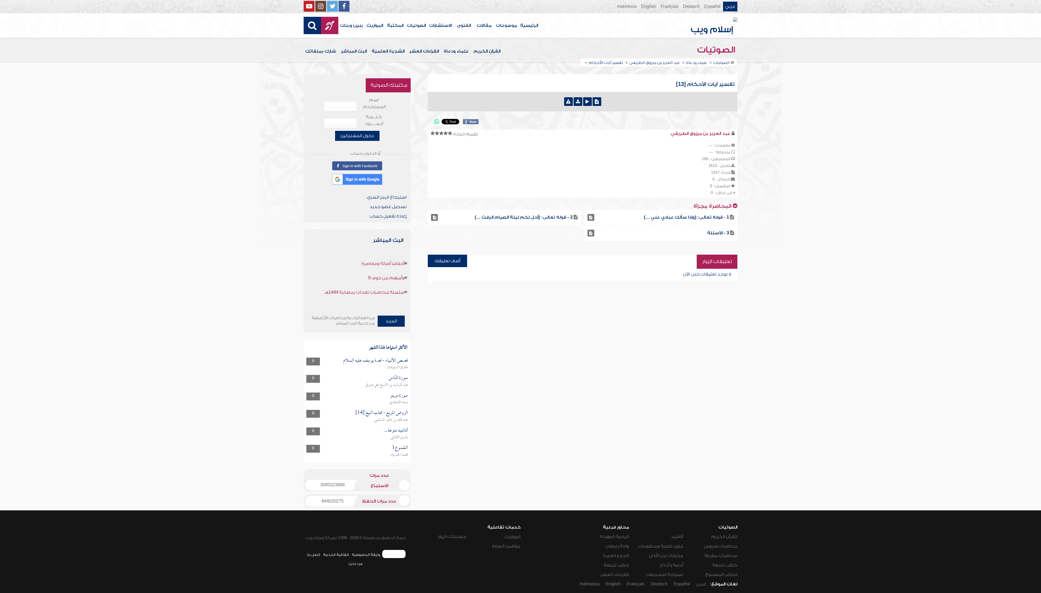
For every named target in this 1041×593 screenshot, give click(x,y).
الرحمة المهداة (614, 536)
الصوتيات (416, 25)
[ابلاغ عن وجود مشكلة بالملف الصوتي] (568, 101)
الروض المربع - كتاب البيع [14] (381, 413)
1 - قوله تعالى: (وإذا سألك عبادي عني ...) (686, 217)
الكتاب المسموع (721, 574)
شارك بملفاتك (320, 51)
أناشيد (677, 536)
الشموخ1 (400, 448)
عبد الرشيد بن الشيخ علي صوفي (386, 385)
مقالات (484, 25)
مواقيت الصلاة (506, 546)
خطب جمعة (724, 565)
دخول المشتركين (357, 135)
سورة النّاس (398, 378)
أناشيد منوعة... (396, 430)
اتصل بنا (313, 555)
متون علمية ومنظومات (660, 546)
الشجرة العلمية (388, 51)
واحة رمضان (617, 546)
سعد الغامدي (399, 402)
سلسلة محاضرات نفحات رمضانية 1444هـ (364, 292)
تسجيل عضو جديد (388, 206)
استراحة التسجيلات (664, 574)
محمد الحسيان (399, 455)
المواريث (375, 25)
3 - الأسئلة (718, 233)
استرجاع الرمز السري (387, 197)
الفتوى (464, 25)
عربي (730, 6)
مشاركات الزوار (452, 536)
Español (712, 6)
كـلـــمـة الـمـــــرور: (374, 120)
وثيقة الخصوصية (366, 555)
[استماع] (587, 101)
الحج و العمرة (616, 555)
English (648, 6)
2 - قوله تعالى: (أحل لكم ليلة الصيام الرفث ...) (524, 217)
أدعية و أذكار (671, 565)
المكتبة (395, 25)
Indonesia (627, 6)
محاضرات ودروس (720, 546)
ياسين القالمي (399, 437)
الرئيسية (529, 25)
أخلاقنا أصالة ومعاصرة (382, 263)
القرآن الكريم (487, 51)
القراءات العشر (424, 51)
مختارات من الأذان (666, 555)
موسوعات (506, 25)
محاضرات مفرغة (720, 555)
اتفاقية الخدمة (336, 555)
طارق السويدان (397, 367)
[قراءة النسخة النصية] (597, 101)
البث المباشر (354, 51)
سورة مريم (399, 395)
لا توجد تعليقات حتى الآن (707, 274)
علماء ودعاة (456, 51)
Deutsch (691, 6)
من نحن (356, 564)
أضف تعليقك (447, 260)
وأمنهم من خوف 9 (386, 278)
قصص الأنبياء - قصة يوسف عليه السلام (375, 360)
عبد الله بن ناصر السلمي (391, 420)
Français (669, 6)
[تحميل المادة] (578, 101)
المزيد (391, 321)
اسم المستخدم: (374, 103)
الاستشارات (440, 25)
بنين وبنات (351, 25)
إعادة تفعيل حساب (388, 216)
